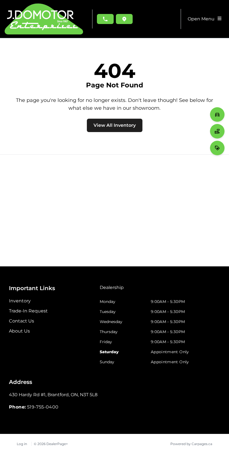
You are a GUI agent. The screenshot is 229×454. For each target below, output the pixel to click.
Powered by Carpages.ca (191, 444)
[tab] (112, 290)
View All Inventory (115, 125)
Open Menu (202, 18)
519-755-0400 (43, 407)
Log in (22, 444)
